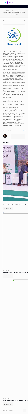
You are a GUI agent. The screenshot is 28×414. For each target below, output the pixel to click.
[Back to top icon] (24, 410)
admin (13, 136)
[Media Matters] (7, 2)
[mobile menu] (26, 2)
